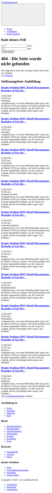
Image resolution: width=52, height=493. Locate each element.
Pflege (9, 457)
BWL (9, 467)
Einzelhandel (12, 452)
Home (9, 29)
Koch (9, 441)
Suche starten (7, 52)
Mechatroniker (13, 429)
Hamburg (11, 411)
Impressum (11, 487)
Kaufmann (11, 439)
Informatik (11, 472)
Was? (29, 46)
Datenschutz (12, 489)
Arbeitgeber (12, 484)
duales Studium (13, 34)
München (11, 413)
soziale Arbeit (13, 475)
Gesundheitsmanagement (18, 470)
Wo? (29, 49)
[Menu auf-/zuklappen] (23, 15)
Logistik (10, 454)
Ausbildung (12, 31)
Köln (9, 416)
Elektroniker (12, 434)
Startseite (9, 75)
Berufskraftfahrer (14, 426)
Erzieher (10, 436)
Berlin (9, 408)
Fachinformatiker (14, 431)
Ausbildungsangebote (14, 396)
